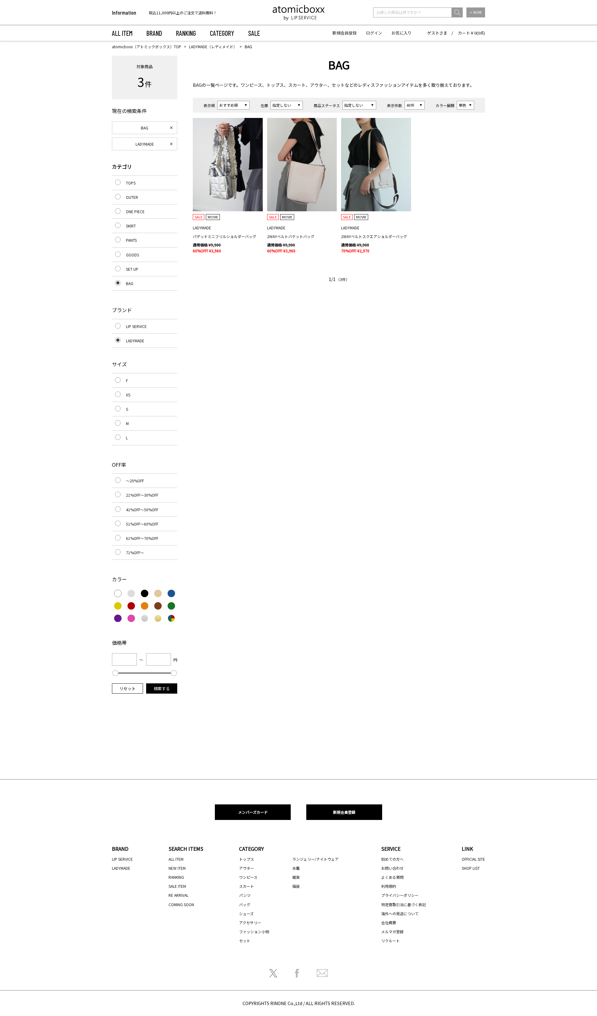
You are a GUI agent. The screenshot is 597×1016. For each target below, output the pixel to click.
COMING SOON (181, 904)
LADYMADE (145, 144)
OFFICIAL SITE (473, 859)
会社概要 (388, 922)
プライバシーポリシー (400, 895)
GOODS (132, 254)
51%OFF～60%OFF (142, 524)
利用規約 (388, 886)
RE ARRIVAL (178, 895)
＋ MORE (476, 12)
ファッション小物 (254, 931)
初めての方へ (392, 859)
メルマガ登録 (392, 931)
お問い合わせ (392, 868)
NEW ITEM (177, 868)
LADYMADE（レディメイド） (213, 46)
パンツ (245, 895)
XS (128, 394)
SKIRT (131, 225)
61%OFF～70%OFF (142, 538)
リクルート (390, 940)
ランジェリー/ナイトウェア (315, 859)
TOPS (131, 182)
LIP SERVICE (136, 326)
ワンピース (251, 85)
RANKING (186, 33)
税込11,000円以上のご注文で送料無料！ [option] (183, 12)
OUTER (132, 197)
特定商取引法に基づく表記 (403, 904)
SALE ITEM (177, 886)
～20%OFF (135, 480)
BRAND (154, 33)
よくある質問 (392, 877)
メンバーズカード (253, 812)
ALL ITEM (122, 33)
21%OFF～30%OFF (142, 495)
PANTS (131, 240)
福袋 (296, 886)
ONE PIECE (135, 211)
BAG (197, 85)
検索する (162, 688)
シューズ (246, 913)
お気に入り (401, 33)
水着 (296, 868)
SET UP (132, 269)
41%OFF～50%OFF (142, 509)
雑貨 (296, 877)
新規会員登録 (344, 33)
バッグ (244, 904)
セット (338, 85)
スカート (297, 85)
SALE (254, 33)
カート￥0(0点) (471, 33)
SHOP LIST (471, 868)
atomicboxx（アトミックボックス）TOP (146, 46)
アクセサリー (250, 922)
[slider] (115, 673)
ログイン (374, 33)
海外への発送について (400, 913)
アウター (318, 85)
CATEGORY (222, 33)
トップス (275, 85)
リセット (127, 688)
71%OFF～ (135, 552)
